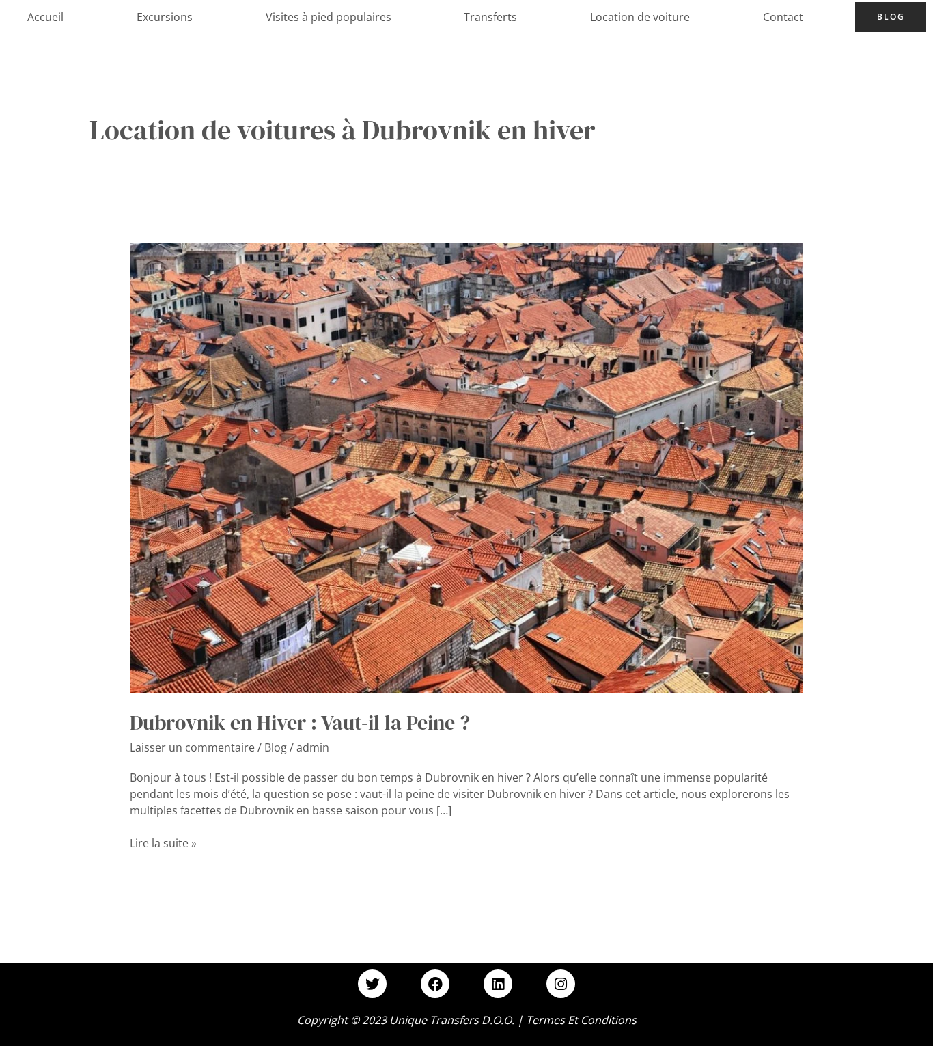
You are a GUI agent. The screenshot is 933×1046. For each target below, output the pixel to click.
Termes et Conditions (581, 1020)
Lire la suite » (163, 843)
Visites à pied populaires (328, 17)
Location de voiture (640, 17)
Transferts (490, 17)
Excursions (165, 17)
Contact (783, 17)
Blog (891, 17)
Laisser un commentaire (192, 747)
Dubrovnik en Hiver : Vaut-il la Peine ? (300, 722)
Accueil (45, 17)
